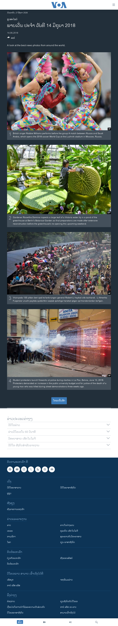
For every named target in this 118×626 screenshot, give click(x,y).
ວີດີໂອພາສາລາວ (14, 487)
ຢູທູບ (9, 493)
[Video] (44, 622)
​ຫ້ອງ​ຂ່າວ (11, 601)
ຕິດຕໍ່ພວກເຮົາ (13, 563)
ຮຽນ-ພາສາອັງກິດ (67, 542)
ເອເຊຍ (10, 531)
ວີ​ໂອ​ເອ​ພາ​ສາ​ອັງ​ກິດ (15, 612)
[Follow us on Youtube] (17, 469)
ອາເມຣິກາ (11, 536)
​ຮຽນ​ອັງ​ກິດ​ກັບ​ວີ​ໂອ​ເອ (69, 601)
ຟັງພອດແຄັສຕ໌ (66, 558)
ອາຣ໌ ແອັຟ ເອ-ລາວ (68, 607)
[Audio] (70, 622)
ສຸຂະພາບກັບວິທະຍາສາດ (70, 536)
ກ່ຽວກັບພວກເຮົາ (14, 558)
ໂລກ (9, 542)
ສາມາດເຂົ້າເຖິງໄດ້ (67, 612)
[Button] (11, 38)
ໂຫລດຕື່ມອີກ (59, 401)
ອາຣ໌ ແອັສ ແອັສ (13, 585)
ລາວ (9, 525)
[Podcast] (45, 469)
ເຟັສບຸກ (10, 579)
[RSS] (38, 469)
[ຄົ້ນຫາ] (96, 622)
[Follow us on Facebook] (10, 469)
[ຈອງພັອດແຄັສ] (52, 469)
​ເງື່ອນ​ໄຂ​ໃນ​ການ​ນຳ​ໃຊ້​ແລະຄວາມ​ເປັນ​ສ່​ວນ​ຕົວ (26, 607)
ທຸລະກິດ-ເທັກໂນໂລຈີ (69, 531)
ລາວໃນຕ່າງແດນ (67, 525)
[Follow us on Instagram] (24, 469)
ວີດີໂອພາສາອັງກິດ (68, 487)
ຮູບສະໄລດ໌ (12, 19)
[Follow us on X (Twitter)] (31, 469)
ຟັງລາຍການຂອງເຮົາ (15, 509)
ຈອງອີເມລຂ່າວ (66, 579)
